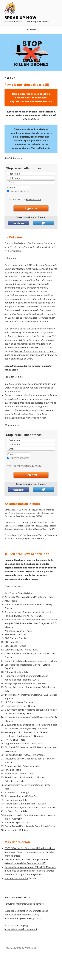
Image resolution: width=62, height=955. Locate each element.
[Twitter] (43, 223)
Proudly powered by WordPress (20, 948)
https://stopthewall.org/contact (21, 929)
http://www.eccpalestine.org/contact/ (24, 918)
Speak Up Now (21, 18)
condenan (10, 302)
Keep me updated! (20, 191)
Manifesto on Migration (16, 878)
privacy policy (33, 199)
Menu (33, 29)
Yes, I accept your (24, 199)
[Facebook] (18, 223)
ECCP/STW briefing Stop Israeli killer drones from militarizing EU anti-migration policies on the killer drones (30, 852)
